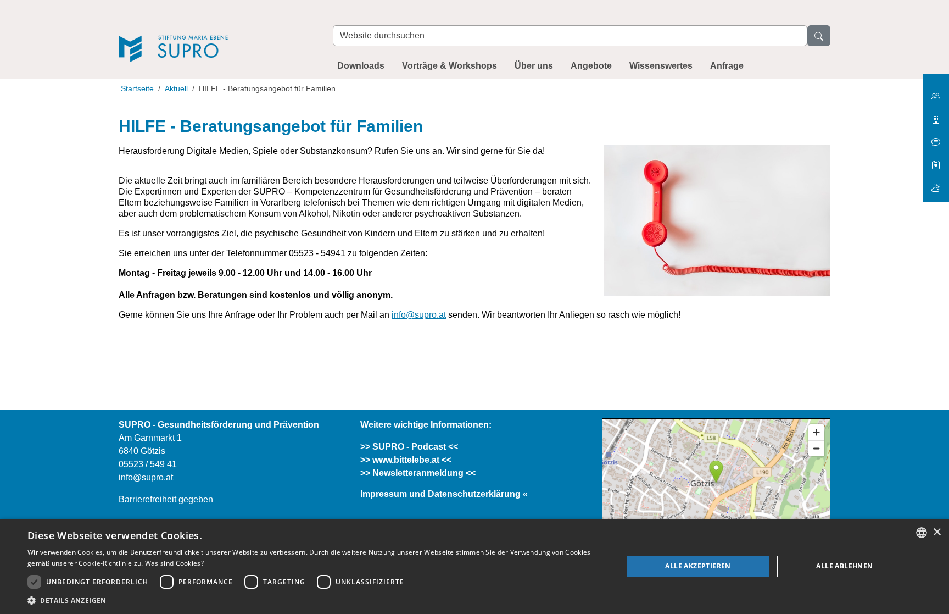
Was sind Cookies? (174, 563)
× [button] (937, 532)
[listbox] (921, 532)
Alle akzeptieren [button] (697, 566)
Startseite (137, 88)
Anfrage (727, 65)
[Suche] (818, 35)
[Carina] (935, 183)
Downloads (360, 65)
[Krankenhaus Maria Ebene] (935, 115)
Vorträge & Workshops (449, 65)
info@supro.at (419, 314)
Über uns (534, 65)
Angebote (591, 65)
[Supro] (215, 33)
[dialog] (474, 566)
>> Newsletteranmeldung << (418, 473)
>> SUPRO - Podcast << (409, 446)
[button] (316, 600)
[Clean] (935, 138)
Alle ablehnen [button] (844, 566)
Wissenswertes (661, 65)
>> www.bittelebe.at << (405, 459)
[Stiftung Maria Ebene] (935, 92)
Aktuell (176, 88)
